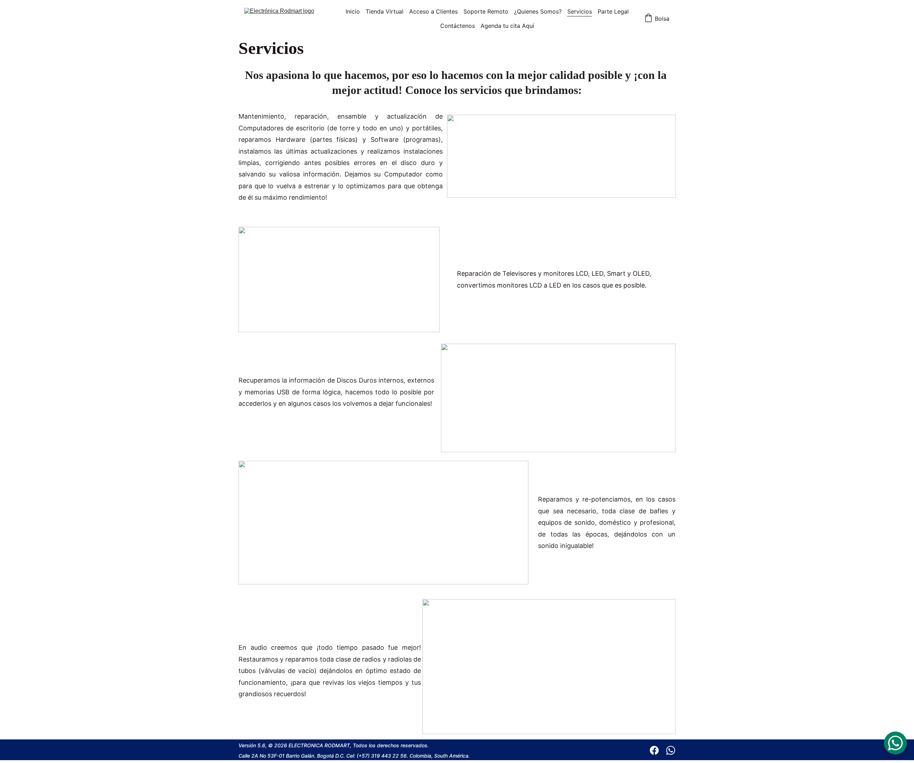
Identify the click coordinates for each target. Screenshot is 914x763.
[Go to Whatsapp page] (670, 750)
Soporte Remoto (485, 11)
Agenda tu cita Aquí (507, 25)
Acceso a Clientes (433, 11)
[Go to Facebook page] (658, 750)
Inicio (353, 11)
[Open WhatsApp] (895, 743)
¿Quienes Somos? (538, 11)
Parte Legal (613, 11)
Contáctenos (457, 25)
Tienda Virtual (384, 11)
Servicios (579, 11)
